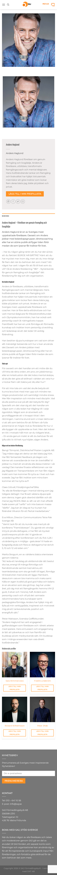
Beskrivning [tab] (5, 216)
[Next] (11, 69)
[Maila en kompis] (23, 201)
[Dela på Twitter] (18, 201)
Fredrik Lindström (42, 681)
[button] (3, 4)
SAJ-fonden (20, 844)
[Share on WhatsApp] (8, 201)
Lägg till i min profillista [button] (14, 688)
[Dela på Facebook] (13, 201)
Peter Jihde (42, 726)
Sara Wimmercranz (15, 681)
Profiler (46, 4)
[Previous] (4, 69)
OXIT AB (31, 871)
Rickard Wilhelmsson (15, 726)
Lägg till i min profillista (25, 194)
